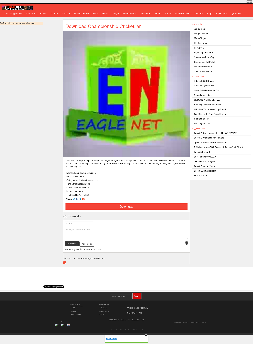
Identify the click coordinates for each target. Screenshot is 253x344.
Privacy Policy (195, 322)
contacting (72, 166)
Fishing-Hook (200, 42)
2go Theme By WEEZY (205, 156)
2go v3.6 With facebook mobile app (210, 142)
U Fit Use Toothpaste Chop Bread (210, 109)
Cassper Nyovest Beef (204, 85)
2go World (236, 13)
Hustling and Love (202, 123)
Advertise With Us (104, 311)
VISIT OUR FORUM (137, 308)
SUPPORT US (135, 312)
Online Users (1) (75, 304)
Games (157, 13)
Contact (185, 322)
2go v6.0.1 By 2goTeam (205, 170)
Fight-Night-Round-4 (203, 52)
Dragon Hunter (201, 33)
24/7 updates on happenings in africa (17, 23)
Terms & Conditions (76, 314)
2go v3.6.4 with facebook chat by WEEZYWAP (215, 133)
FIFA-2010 (199, 47)
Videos (43, 13)
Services (66, 13)
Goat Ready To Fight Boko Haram (210, 114)
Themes (54, 13)
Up (142, 329)
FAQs (204, 322)
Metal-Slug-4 (200, 38)
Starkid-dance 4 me (203, 95)
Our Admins (73, 308)
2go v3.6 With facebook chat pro (209, 137)
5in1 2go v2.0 (200, 175)
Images (116, 13)
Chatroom (198, 13)
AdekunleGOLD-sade (204, 80)
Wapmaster (31, 13)
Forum (168, 13)
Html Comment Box (86, 249)
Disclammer (177, 322)
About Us (101, 314)
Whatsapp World (14, 13)
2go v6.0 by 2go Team (204, 166)
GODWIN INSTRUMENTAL (207, 99)
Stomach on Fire (202, 118)
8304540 (134, 329)
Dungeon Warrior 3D (203, 66)
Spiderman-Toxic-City (204, 57)
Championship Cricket (204, 61)
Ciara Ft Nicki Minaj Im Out (206, 90)
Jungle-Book (200, 28)
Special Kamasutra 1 (204, 71)
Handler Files (129, 13)
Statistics (73, 311)
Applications (221, 13)
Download (126, 206)
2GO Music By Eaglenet (205, 161)
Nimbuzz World (81, 13)
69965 (127, 329)
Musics (105, 13)
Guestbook (145, 13)
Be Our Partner (103, 308)
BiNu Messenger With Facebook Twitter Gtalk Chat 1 (218, 147)
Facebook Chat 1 (202, 151)
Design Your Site (104, 304)
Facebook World (182, 13)
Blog (209, 13)
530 (116, 329)
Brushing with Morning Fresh (207, 104)
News (95, 13)
